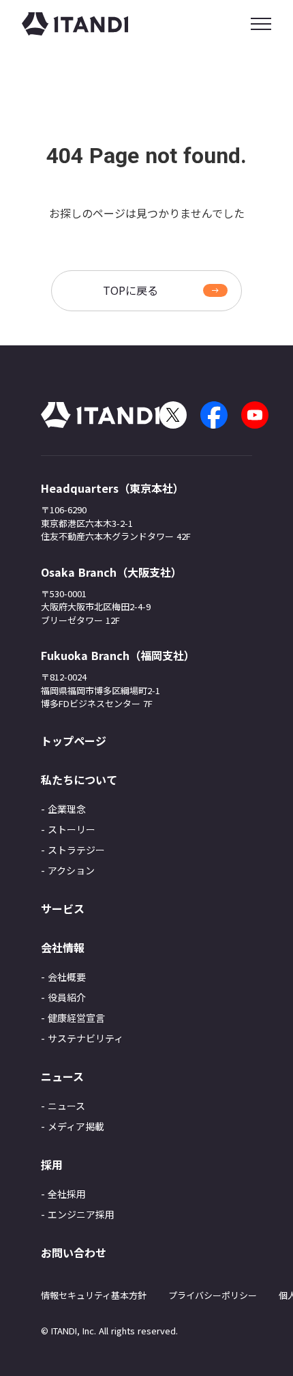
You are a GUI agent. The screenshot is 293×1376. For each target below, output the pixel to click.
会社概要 (67, 977)
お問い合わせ (73, 1252)
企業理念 (67, 809)
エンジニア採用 (81, 1214)
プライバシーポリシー (212, 1295)
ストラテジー (76, 850)
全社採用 (67, 1194)
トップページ (73, 740)
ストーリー (71, 829)
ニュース (66, 1106)
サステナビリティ (85, 1038)
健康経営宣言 (76, 1017)
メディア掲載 (76, 1126)
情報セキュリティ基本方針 (93, 1295)
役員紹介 (67, 997)
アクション (71, 870)
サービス (62, 908)
